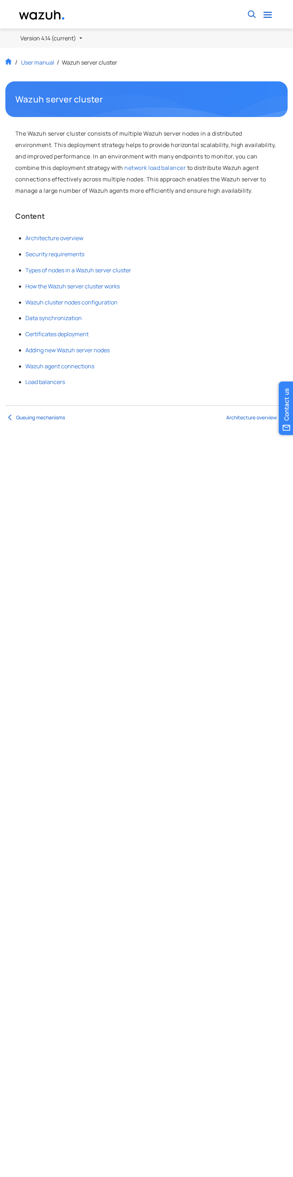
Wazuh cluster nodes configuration (71, 302)
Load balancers (45, 382)
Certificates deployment (57, 334)
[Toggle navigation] (267, 14)
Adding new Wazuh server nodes (67, 350)
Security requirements (54, 254)
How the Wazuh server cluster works (72, 286)
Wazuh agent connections (59, 366)
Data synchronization (53, 318)
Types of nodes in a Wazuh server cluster (78, 270)
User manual (37, 62)
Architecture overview (54, 238)
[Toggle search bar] (252, 14)
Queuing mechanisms (40, 417)
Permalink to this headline (107, 99)
